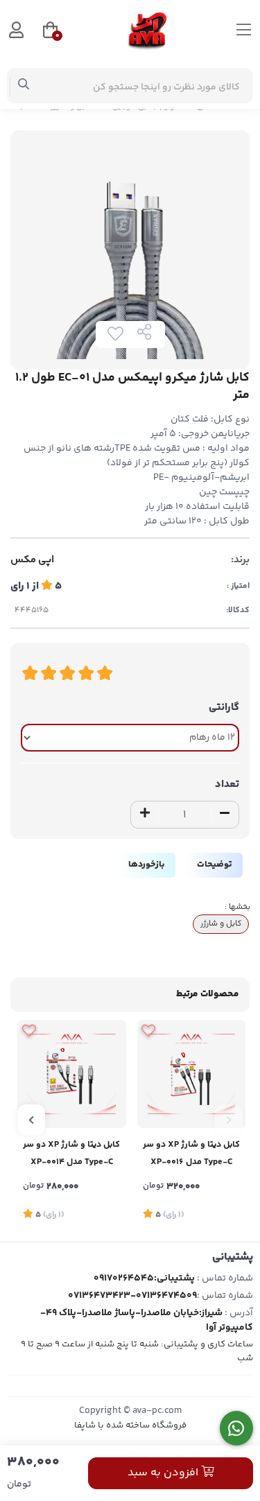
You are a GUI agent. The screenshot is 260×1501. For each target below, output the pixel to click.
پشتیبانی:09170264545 (144, 1278)
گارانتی (224, 707)
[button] (229, 1119)
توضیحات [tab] (214, 864)
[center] (24, 86)
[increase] (145, 814)
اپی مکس (32, 560)
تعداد (227, 784)
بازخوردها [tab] (146, 864)
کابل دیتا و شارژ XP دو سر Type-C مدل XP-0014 (71, 1153)
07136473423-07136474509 (132, 1295)
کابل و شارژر (220, 923)
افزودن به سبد (164, 1473)
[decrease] (225, 814)
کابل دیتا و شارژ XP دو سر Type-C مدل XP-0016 (191, 1153)
